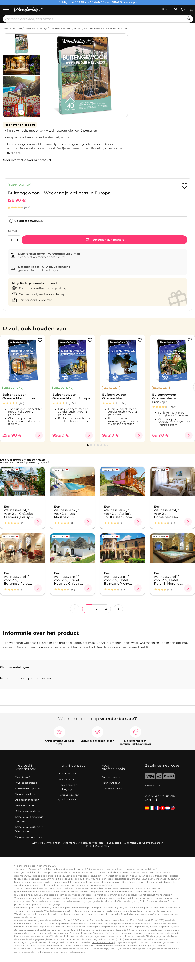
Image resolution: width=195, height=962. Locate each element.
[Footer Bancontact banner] (159, 778)
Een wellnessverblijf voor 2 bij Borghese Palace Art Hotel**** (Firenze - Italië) (17, 581)
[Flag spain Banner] (147, 808)
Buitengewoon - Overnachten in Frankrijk (165, 398)
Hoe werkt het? (67, 779)
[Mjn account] (175, 9)
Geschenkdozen (12, 28)
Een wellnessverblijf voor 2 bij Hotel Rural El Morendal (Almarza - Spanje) (168, 581)
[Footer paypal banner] (169, 778)
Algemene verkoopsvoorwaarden (83, 842)
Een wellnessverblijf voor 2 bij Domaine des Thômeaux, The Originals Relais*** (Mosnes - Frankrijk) (168, 518)
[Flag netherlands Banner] (167, 808)
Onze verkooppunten (28, 788)
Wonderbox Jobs (25, 794)
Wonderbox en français (28, 837)
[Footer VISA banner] (150, 778)
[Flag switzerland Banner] (162, 808)
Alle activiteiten (24, 805)
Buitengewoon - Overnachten (115, 396)
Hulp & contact (67, 773)
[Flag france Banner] (157, 808)
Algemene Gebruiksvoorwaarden (143, 842)
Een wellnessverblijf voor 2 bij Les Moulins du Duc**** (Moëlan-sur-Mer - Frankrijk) (67, 517)
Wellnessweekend (60, 28)
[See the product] (39, 435)
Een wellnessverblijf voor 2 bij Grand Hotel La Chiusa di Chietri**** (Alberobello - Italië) (68, 583)
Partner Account (112, 782)
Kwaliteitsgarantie (26, 782)
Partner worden (111, 777)
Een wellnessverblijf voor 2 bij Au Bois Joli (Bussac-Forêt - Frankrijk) (118, 513)
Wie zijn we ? (23, 777)
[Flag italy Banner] (152, 808)
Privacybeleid (113, 842)
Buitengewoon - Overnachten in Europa (71, 396)
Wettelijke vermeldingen (46, 842)
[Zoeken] (189, 19)
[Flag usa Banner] (173, 808)
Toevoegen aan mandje (107, 239)
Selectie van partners (27, 811)
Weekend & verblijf (36, 28)
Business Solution (112, 788)
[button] (47, 72)
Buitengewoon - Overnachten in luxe (18, 396)
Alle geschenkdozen (27, 799)
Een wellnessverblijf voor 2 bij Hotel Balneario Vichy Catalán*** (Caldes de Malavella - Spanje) (118, 583)
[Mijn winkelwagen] (191, 9)
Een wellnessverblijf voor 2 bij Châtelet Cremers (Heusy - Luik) (18, 513)
